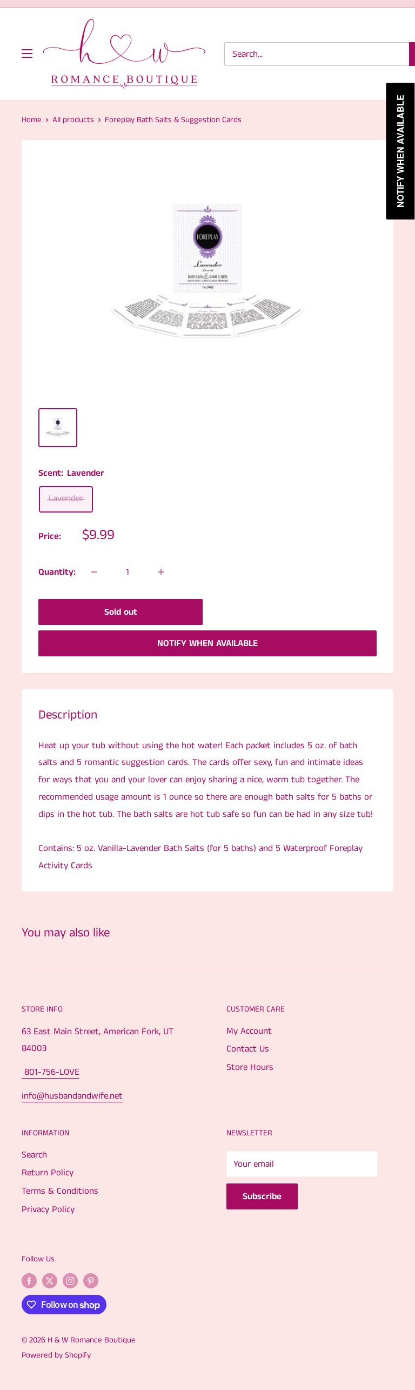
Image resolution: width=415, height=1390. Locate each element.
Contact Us (247, 1048)
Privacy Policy (48, 1209)
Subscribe (262, 1196)
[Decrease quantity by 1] (94, 572)
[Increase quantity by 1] (161, 572)
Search (34, 1154)
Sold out (120, 612)
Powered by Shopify (56, 1355)
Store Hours (249, 1067)
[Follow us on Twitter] (49, 1280)
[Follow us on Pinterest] (90, 1280)
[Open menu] (27, 53)
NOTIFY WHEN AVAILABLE (207, 643)
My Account (249, 1031)
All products (73, 119)
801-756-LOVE (50, 1072)
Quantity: (57, 572)
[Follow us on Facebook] (29, 1280)
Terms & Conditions (60, 1191)
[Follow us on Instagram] (70, 1280)
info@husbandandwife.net (72, 1095)
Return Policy (47, 1172)
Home (32, 119)
